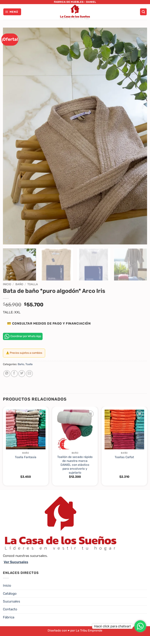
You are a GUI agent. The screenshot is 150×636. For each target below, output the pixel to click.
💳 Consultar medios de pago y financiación (49, 323)
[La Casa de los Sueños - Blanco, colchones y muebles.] (75, 12)
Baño (19, 284)
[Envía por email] (29, 373)
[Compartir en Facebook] (14, 373)
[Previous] (10, 136)
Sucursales (11, 601)
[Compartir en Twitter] (21, 373)
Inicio (7, 284)
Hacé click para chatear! (112, 626)
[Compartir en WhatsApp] (6, 373)
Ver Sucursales (16, 562)
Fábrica (8, 617)
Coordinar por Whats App (25, 336)
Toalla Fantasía (25, 457)
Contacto (10, 609)
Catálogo (10, 593)
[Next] (139, 136)
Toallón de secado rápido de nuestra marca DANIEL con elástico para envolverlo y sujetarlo (75, 464)
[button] (12, 11)
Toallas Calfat (124, 457)
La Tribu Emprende (89, 630)
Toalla (32, 284)
